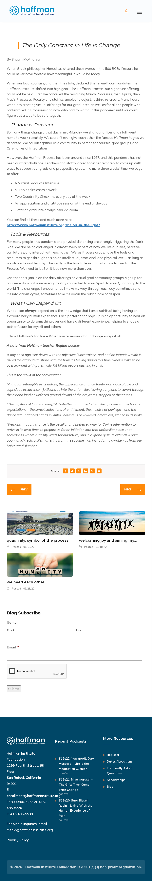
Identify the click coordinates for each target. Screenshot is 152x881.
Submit (13, 689)
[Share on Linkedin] (85, 471)
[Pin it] (92, 471)
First (10, 630)
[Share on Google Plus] (79, 471)
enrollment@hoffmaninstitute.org (34, 796)
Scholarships (116, 780)
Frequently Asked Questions (119, 770)
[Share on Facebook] (65, 471)
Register (113, 755)
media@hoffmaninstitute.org (30, 830)
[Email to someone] (99, 471)
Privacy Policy (18, 840)
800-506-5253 (22, 802)
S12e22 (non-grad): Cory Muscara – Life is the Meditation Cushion (76, 764)
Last (79, 630)
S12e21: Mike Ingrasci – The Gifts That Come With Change (76, 785)
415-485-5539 (21, 814)
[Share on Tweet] (72, 471)
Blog (110, 786)
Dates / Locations (120, 761)
